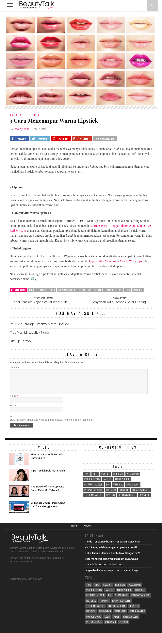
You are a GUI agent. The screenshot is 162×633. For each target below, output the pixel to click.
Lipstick (98, 289)
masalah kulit (130, 616)
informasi (110, 622)
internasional (94, 622)
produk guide (93, 616)
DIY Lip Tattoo (20, 341)
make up (105, 473)
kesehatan (120, 611)
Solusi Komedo (137, 611)
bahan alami (132, 484)
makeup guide (122, 479)
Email (13, 405)
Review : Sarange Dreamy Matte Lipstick (39, 324)
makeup (110, 289)
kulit (107, 616)
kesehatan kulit (127, 495)
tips (119, 289)
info (53, 289)
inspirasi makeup (67, 289)
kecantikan (85, 289)
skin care (118, 473)
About (87, 526)
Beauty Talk (21, 129)
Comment (15, 367)
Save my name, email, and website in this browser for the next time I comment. (51, 419)
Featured (42, 289)
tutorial (138, 289)
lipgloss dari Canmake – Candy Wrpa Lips (115, 261)
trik (127, 289)
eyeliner (124, 622)
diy (107, 484)
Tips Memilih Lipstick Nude (29, 332)
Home (74, 526)
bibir (32, 289)
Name (14, 395)
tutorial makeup (93, 495)
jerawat (124, 489)
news (116, 616)
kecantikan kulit (141, 489)
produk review (92, 479)
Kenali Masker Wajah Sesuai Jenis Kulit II (40, 302)
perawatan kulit (93, 489)
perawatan (105, 611)
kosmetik (144, 495)
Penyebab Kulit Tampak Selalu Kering (118, 302)
